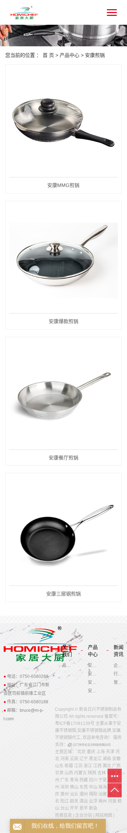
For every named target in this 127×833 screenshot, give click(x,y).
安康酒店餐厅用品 (93, 682)
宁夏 (102, 780)
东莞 (83, 787)
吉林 (101, 772)
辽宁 (83, 758)
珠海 (102, 787)
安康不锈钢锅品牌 (94, 730)
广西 (116, 765)
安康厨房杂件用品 (93, 690)
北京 (81, 751)
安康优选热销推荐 (93, 665)
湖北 (107, 765)
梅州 (102, 801)
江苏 (78, 765)
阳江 (64, 801)
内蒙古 (80, 772)
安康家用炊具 (93, 673)
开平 (74, 808)
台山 (64, 808)
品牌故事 (67, 665)
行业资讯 (118, 673)
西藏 (83, 780)
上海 (100, 751)
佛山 (74, 787)
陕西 (92, 772)
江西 (97, 765)
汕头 (74, 794)
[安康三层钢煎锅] (63, 531)
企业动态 (118, 665)
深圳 (64, 787)
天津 (110, 751)
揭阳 (93, 794)
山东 (59, 765)
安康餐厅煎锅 (63, 458)
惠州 (64, 794)
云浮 (93, 801)
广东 (64, 780)
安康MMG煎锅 (63, 185)
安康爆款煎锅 (63, 321)
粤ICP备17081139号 (75, 723)
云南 (74, 758)
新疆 (69, 765)
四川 (93, 780)
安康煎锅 (95, 55)
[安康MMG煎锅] (63, 122)
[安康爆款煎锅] (63, 259)
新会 (93, 808)
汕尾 (102, 794)
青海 (74, 780)
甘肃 (59, 772)
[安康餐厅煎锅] (63, 395)
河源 (112, 801)
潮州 (83, 794)
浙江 (88, 765)
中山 (93, 787)
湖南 (107, 758)
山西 (69, 772)
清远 (83, 801)
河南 (64, 758)
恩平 (83, 808)
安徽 (116, 758)
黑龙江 (95, 758)
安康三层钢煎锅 (63, 594)
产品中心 (69, 55)
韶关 (74, 801)
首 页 (48, 55)
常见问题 (118, 682)
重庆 (91, 751)
